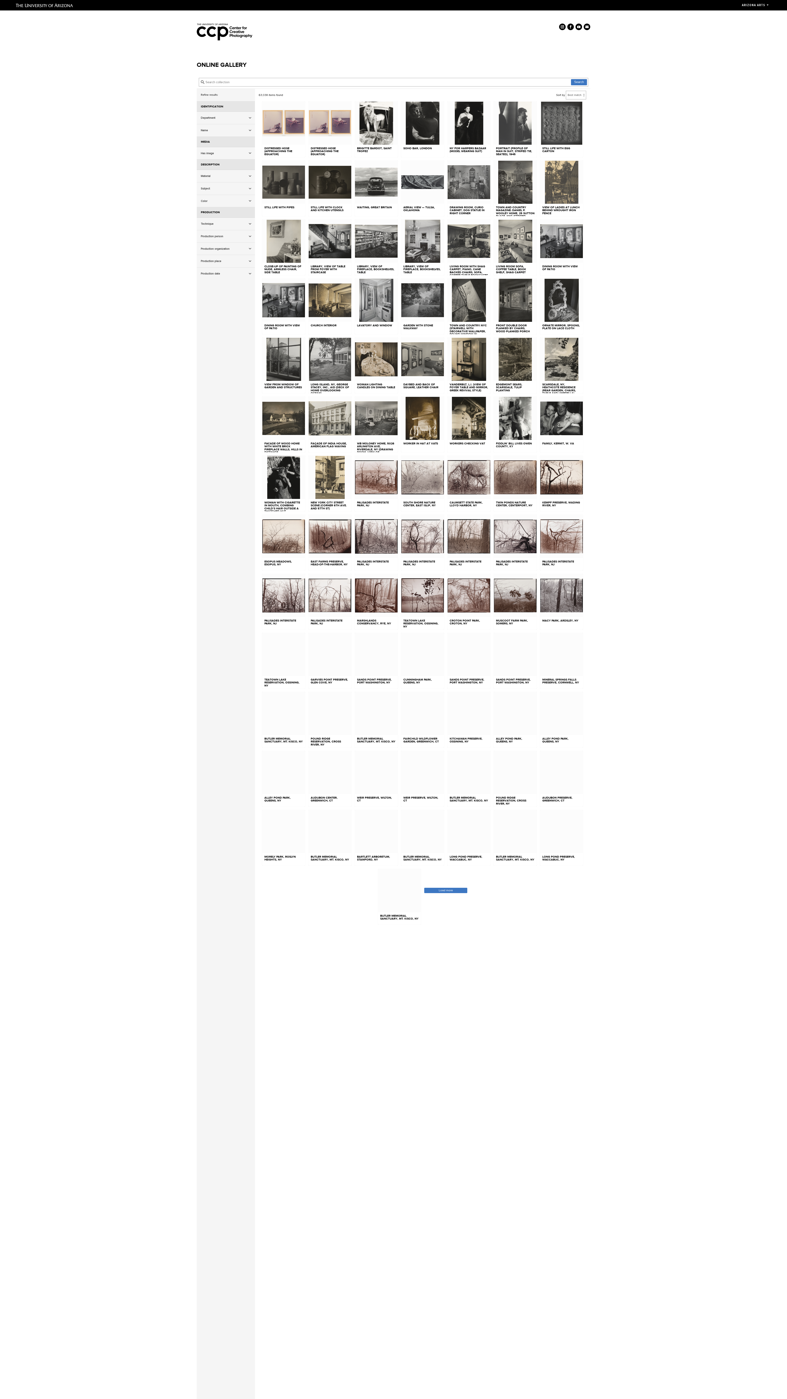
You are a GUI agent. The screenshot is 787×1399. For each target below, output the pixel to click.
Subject (205, 188)
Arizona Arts (753, 5)
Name (204, 130)
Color (204, 201)
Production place (211, 261)
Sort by (560, 95)
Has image (207, 153)
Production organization (215, 248)
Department (208, 118)
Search (579, 82)
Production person (212, 236)
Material (205, 176)
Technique (207, 223)
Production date (210, 273)
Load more (446, 890)
